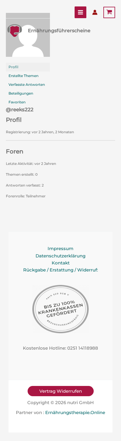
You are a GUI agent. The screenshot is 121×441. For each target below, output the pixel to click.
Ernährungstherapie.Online (75, 412)
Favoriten (17, 102)
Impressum (60, 248)
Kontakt (61, 263)
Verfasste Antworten (27, 84)
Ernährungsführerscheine (59, 30)
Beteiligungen (21, 93)
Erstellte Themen (23, 76)
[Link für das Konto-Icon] (95, 12)
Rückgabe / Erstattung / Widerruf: (60, 270)
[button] (61, 391)
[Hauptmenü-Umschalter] (80, 12)
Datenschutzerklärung (60, 256)
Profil (13, 67)
